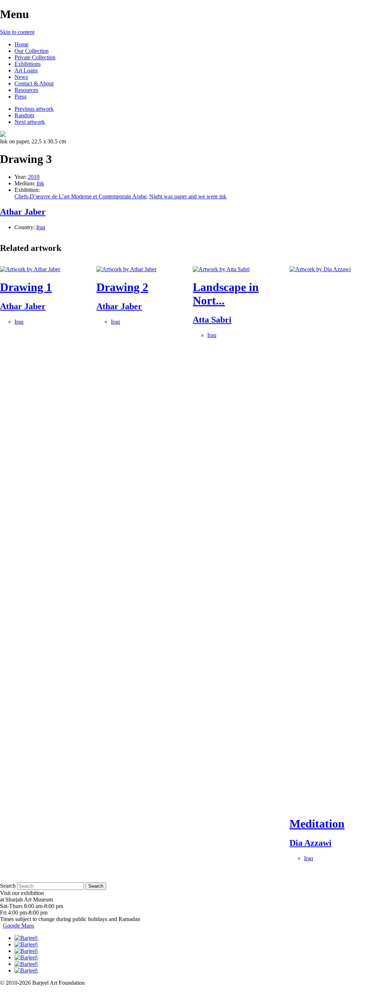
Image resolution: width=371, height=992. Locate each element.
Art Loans (26, 70)
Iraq (40, 227)
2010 (33, 177)
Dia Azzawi (310, 843)
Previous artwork (34, 109)
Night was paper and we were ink (187, 196)
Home (21, 44)
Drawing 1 (26, 287)
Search (8, 886)
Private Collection (34, 57)
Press (20, 96)
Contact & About (34, 83)
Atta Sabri (212, 319)
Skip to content (17, 32)
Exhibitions (27, 64)
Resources (26, 90)
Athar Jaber (23, 212)
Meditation (317, 823)
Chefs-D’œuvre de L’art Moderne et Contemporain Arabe (80, 196)
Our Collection (31, 51)
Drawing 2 (122, 287)
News (21, 77)
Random (24, 115)
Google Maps (18, 925)
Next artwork (29, 122)
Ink (40, 183)
